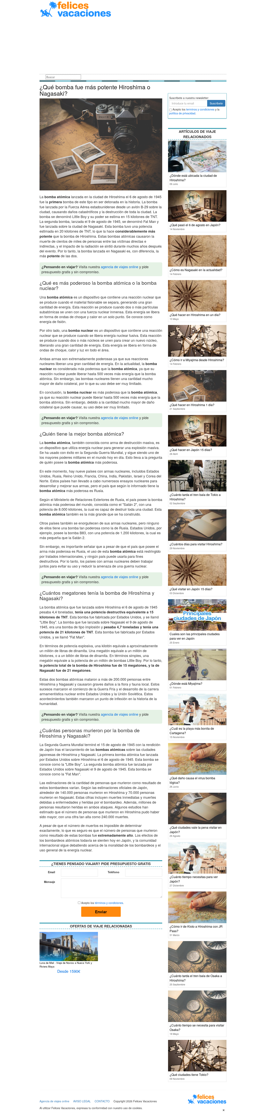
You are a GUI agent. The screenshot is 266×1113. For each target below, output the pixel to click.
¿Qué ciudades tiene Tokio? (189, 1074)
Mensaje (49, 882)
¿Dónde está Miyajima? (186, 683)
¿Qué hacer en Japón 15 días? (191, 449)
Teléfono (113, 872)
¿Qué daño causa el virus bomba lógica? (192, 780)
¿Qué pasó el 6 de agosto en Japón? (195, 225)
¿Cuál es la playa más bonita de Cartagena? (192, 730)
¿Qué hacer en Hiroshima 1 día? (192, 405)
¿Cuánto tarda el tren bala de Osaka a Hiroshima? (196, 978)
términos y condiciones (109, 903)
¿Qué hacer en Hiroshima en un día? (195, 315)
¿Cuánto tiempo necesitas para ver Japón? (194, 879)
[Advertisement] (133, 46)
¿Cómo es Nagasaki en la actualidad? (196, 270)
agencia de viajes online (119, 266)
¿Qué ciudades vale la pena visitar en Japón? (196, 829)
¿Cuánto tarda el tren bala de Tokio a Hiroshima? (195, 496)
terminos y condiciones (200, 109)
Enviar (101, 911)
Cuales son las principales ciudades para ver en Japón (195, 636)
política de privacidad (182, 113)
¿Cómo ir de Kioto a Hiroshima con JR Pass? (196, 928)
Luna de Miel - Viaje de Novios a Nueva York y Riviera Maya (66, 964)
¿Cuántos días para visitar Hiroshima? (196, 544)
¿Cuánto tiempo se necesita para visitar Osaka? (197, 1027)
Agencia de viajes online (54, 1101)
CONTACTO (102, 1101)
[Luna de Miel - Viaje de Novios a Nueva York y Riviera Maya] (69, 953)
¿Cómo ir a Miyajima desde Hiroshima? (197, 360)
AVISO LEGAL (82, 1101)
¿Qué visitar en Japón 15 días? (191, 589)
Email (51, 872)
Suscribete (216, 103)
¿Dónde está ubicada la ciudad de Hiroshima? (193, 177)
